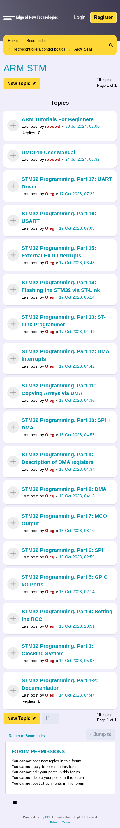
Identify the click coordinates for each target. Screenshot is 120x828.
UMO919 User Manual (48, 152)
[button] (9, 17)
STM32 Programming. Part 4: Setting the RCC (67, 615)
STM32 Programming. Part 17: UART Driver (67, 183)
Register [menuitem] (103, 17)
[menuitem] (111, 45)
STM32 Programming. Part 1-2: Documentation (60, 684)
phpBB (44, 817)
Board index (37, 41)
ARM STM (83, 49)
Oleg (49, 193)
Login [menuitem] (80, 17)
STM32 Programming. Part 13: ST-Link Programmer (64, 321)
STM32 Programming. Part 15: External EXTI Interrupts (59, 252)
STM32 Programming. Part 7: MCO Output (64, 519)
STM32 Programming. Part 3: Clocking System (57, 649)
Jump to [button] (102, 734)
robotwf (53, 126)
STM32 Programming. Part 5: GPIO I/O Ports (65, 581)
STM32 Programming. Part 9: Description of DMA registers (57, 458)
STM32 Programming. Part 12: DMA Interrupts (65, 355)
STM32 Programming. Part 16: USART (59, 217)
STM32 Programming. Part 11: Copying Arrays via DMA (59, 389)
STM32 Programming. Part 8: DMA (64, 489)
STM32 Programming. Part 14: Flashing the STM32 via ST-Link (61, 286)
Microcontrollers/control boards (40, 49)
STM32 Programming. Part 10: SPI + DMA (66, 424)
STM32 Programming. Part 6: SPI (62, 550)
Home (13, 41)
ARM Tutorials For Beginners (58, 119)
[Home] (36, 17)
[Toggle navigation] (15, 803)
